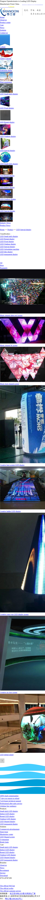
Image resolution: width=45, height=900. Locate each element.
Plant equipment (6, 82)
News (2, 868)
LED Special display (7, 151)
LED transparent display (9, 254)
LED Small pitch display (9, 94)
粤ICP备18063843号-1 (13, 899)
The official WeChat (7, 886)
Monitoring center (6, 834)
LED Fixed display (7, 108)
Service (2, 873)
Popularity (4, 268)
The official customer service (10, 891)
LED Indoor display (7, 187)
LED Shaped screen (7, 837)
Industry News (5, 223)
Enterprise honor (6, 70)
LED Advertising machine (9, 249)
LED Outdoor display (8, 136)
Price (2, 265)
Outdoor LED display (8, 819)
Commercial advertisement (9, 829)
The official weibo (6, 888)
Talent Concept (5, 59)
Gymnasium (4, 840)
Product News (5, 225)
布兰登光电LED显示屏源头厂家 (23, 894)
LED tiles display (6, 252)
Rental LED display (7, 816)
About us (3, 865)
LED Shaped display (7, 822)
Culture (2, 47)
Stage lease (4, 832)
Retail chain (4, 842)
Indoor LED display (7, 814)
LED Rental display (7, 122)
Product (10, 230)
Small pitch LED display (9, 811)
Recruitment (4, 870)
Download (4, 876)
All (1, 263)
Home (2, 230)
